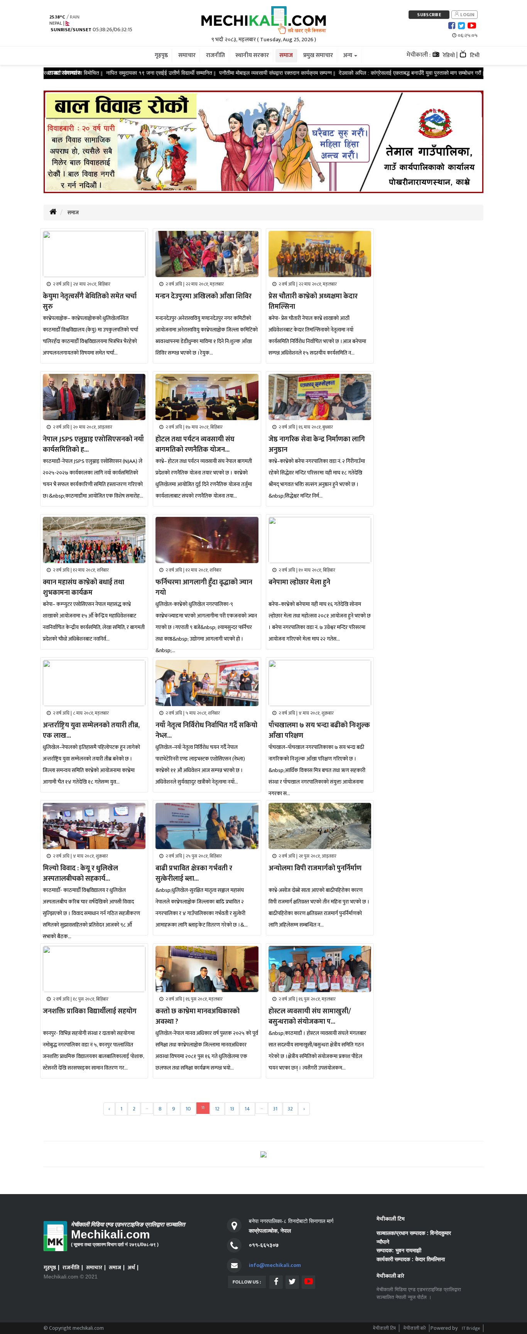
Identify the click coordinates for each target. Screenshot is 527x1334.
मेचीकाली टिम (384, 1328)
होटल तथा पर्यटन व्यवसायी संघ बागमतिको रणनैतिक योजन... (195, 445)
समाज (73, 212)
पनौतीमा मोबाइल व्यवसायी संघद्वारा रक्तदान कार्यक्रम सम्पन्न (248, 73)
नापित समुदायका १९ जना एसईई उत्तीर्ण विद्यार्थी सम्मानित (132, 73)
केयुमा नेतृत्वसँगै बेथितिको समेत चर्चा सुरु (90, 302)
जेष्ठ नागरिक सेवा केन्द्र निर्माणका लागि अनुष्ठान (317, 445)
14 (247, 1108)
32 (290, 1108)
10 (188, 1108)
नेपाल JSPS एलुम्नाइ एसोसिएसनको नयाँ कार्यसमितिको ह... (93, 445)
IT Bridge (471, 1328)
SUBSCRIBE (429, 15)
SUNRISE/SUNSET (71, 30)
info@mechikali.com (275, 1265)
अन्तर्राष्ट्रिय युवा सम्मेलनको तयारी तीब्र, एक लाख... (91, 731)
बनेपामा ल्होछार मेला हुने (299, 582)
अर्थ (131, 1267)
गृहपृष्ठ (50, 1267)
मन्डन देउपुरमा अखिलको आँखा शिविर (203, 296)
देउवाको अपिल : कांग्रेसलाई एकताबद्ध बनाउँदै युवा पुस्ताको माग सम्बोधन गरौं (383, 73)
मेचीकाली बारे (415, 1328)
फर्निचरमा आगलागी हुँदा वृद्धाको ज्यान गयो (203, 588)
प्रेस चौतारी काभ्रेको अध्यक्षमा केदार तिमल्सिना (313, 302)
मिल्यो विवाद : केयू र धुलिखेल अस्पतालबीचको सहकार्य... (80, 874)
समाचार (94, 1267)
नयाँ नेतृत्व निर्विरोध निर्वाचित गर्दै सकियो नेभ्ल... (206, 731)
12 (217, 1108)
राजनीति (70, 1267)
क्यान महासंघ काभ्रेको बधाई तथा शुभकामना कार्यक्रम (83, 588)
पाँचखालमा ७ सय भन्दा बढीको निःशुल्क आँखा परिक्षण (319, 731)
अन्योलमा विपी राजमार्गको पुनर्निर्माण (315, 868)
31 (275, 1108)
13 (232, 1108)
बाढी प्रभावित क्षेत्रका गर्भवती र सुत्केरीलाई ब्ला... (193, 874)
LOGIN (466, 15)
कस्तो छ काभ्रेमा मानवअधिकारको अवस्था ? (197, 1017)
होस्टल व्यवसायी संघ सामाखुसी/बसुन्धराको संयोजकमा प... (310, 1017)
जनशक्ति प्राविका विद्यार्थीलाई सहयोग (90, 1011)
